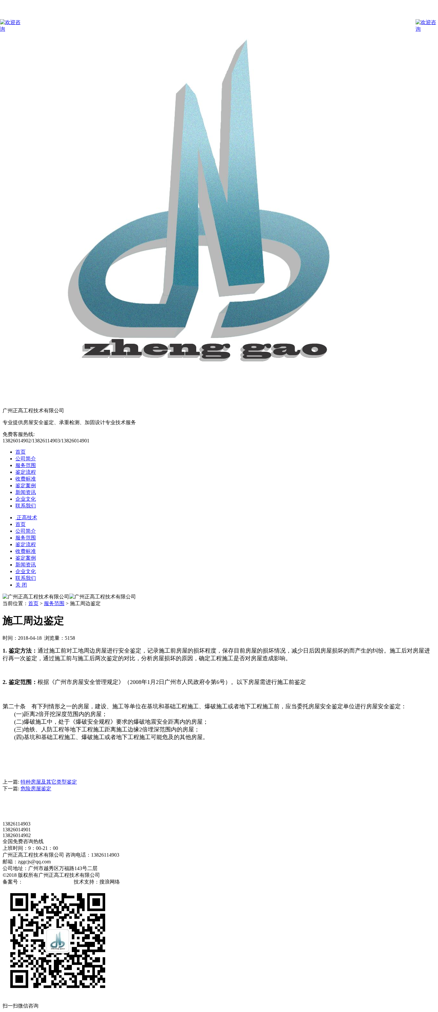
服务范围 (25, 465)
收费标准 (25, 478)
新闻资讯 (25, 492)
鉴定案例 (25, 485)
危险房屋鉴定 (36, 788)
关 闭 (21, 585)
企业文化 (25, 499)
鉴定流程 (25, 472)
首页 (20, 452)
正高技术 (26, 517)
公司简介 (25, 458)
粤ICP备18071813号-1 (47, 881)
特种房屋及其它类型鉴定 (49, 782)
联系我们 (25, 505)
